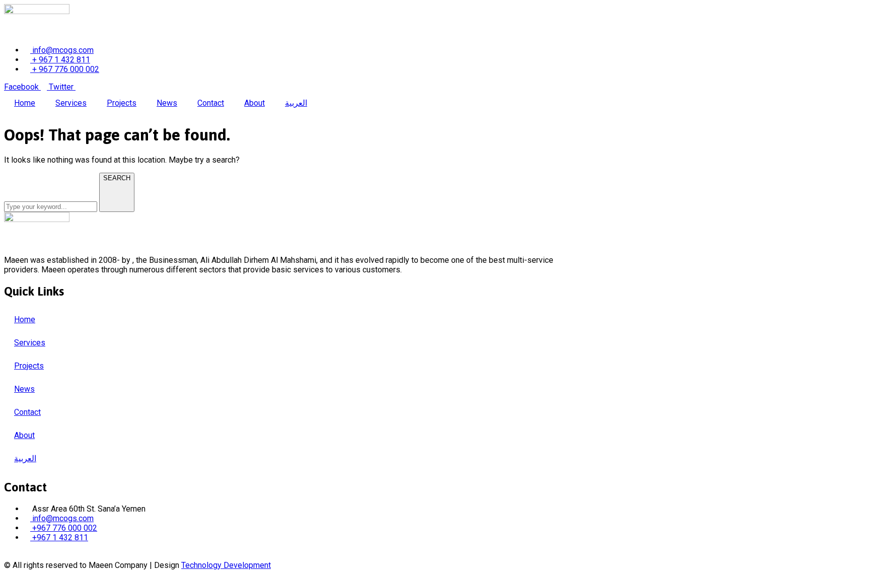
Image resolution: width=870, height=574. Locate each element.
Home (24, 103)
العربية (296, 103)
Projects (121, 103)
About (254, 103)
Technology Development (226, 565)
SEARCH (116, 178)
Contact (210, 103)
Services (71, 103)
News (167, 103)
